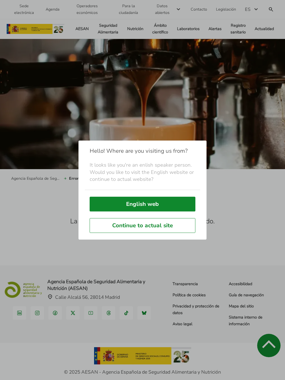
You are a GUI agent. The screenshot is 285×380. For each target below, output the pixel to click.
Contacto (199, 9)
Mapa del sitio (241, 306)
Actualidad (264, 28)
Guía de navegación (246, 295)
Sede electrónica (24, 9)
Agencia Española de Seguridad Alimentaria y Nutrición (36, 178)
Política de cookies (189, 295)
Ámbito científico (160, 29)
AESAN (82, 28)
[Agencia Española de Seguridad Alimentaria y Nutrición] (35, 29)
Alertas (215, 28)
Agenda (53, 9)
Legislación (226, 9)
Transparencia (185, 284)
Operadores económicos (87, 9)
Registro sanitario (238, 29)
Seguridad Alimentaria (108, 29)
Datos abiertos (162, 9)
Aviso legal (182, 324)
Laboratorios (188, 28)
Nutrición (135, 28)
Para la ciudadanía (128, 9)
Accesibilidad (240, 284)
